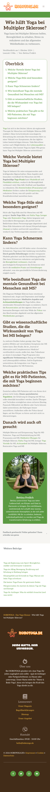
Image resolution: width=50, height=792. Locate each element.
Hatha (20, 441)
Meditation (7, 191)
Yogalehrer (7, 397)
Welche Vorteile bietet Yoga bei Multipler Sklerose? (24, 71)
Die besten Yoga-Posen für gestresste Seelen (21, 582)
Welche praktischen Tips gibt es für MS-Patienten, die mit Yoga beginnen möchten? (26, 114)
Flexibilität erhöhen (11, 182)
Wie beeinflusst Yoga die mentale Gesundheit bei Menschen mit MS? (26, 93)
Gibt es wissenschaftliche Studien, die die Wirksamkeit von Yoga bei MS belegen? (25, 103)
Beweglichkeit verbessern (16, 262)
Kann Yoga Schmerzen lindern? (24, 86)
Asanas (6, 229)
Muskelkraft (35, 180)
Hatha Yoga (35, 215)
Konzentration (12, 308)
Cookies (40, 753)
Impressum (30, 753)
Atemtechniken (25, 188)
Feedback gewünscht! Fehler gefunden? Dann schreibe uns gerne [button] (22, 533)
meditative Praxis (18, 268)
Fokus (39, 310)
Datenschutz (8, 756)
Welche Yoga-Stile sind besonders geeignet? (25, 80)
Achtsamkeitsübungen (13, 302)
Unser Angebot (25, 718)
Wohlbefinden (9, 316)
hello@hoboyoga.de (25, 743)
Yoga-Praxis (19, 180)
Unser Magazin (25, 706)
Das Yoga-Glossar (23, 615)
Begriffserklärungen (25, 710)
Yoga (5, 128)
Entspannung (34, 191)
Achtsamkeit (22, 444)
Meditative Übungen (29, 438)
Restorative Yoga (19, 218)
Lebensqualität (37, 145)
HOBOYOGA (8, 615)
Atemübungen (36, 268)
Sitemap (25, 714)
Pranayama (37, 188)
